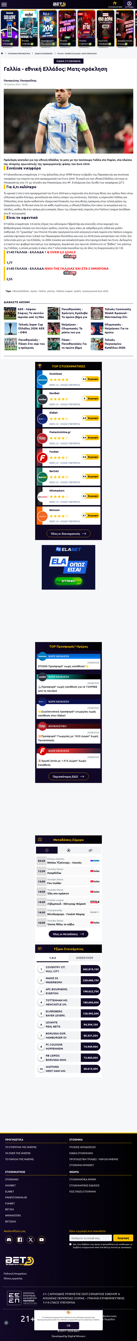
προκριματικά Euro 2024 (95, 290)
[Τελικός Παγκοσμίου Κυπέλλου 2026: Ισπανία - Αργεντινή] (97, 344)
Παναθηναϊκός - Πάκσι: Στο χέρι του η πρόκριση (31, 343)
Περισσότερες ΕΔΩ (66, 776)
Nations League (64, 290)
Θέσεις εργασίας (13, 1278)
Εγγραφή (123, 1238)
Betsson (54, 510)
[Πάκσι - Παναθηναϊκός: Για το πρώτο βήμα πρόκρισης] (54, 344)
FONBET (10, 1203)
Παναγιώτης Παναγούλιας (20, 80)
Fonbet (54, 451)
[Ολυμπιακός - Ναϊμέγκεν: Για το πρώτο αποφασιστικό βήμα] (97, 328)
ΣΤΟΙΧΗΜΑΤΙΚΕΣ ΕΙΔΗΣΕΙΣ (84, 1185)
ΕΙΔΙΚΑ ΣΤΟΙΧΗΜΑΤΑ (44, 53)
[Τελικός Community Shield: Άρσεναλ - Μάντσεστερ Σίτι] (97, 313)
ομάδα (77, 290)
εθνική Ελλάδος (20, 290)
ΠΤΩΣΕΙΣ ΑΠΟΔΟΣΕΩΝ (82, 1147)
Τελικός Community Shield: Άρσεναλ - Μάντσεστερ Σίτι (118, 313)
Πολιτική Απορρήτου (15, 1273)
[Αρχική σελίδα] (2, 53)
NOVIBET (10, 1185)
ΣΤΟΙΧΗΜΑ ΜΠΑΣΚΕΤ (81, 1165)
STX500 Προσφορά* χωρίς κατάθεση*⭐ (63, 666)
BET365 (9, 1209)
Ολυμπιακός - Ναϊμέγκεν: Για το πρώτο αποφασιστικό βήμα (118, 328)
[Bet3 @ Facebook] (20, 1239)
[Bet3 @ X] (30, 1239)
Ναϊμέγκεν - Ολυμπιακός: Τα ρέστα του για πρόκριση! (72, 328)
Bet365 (54, 471)
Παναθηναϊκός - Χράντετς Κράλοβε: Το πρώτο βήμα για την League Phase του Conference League (75, 313)
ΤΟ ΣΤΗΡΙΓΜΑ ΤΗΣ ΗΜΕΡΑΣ (21, 1147)
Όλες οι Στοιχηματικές (66, 533)
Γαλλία (42, 290)
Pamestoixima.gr (60, 432)
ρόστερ (51, 290)
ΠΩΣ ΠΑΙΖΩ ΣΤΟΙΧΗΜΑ (82, 1191)
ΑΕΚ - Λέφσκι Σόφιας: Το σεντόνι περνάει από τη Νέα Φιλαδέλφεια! (31, 313)
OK (68, 1325)
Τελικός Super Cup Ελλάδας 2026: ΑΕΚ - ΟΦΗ (31, 328)
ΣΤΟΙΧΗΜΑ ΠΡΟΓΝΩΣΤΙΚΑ (19, 53)
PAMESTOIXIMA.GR (16, 1197)
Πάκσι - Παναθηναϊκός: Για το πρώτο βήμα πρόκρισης (74, 344)
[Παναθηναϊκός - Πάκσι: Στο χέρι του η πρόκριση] (10, 344)
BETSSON (10, 1221)
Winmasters (56, 490)
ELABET (9, 1191)
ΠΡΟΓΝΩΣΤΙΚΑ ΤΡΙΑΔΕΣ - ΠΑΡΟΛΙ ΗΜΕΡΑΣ (93, 1159)
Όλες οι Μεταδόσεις (65, 934)
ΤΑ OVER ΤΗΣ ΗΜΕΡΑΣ (18, 1153)
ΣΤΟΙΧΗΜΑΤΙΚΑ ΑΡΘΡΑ (82, 1179)
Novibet (54, 393)
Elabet (53, 412)
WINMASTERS (13, 1215)
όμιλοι (34, 290)
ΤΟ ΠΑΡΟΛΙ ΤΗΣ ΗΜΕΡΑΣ (19, 1159)
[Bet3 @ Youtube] (41, 1239)
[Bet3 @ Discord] (9, 1239)
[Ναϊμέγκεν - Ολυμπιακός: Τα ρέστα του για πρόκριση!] (54, 328)
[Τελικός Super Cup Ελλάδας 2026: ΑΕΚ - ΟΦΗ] (10, 328)
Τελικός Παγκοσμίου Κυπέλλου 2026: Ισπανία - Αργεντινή (118, 344)
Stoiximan (55, 373)
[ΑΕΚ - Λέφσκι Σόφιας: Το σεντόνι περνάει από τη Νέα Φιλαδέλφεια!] (10, 313)
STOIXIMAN (11, 1179)
